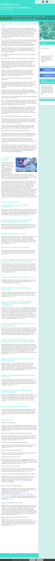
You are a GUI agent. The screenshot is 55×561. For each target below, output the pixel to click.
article (12, 363)
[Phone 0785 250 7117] (47, 1)
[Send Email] (43, 1)
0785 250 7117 (48, 69)
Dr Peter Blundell (17, 307)
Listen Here (23, 463)
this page (11, 498)
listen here (3, 254)
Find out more (40, 559)
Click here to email (48, 75)
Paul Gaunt (6, 166)
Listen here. (28, 228)
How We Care (7, 28)
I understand (32, 559)
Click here (23, 480)
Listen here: (22, 75)
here (2, 271)
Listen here (30, 214)
